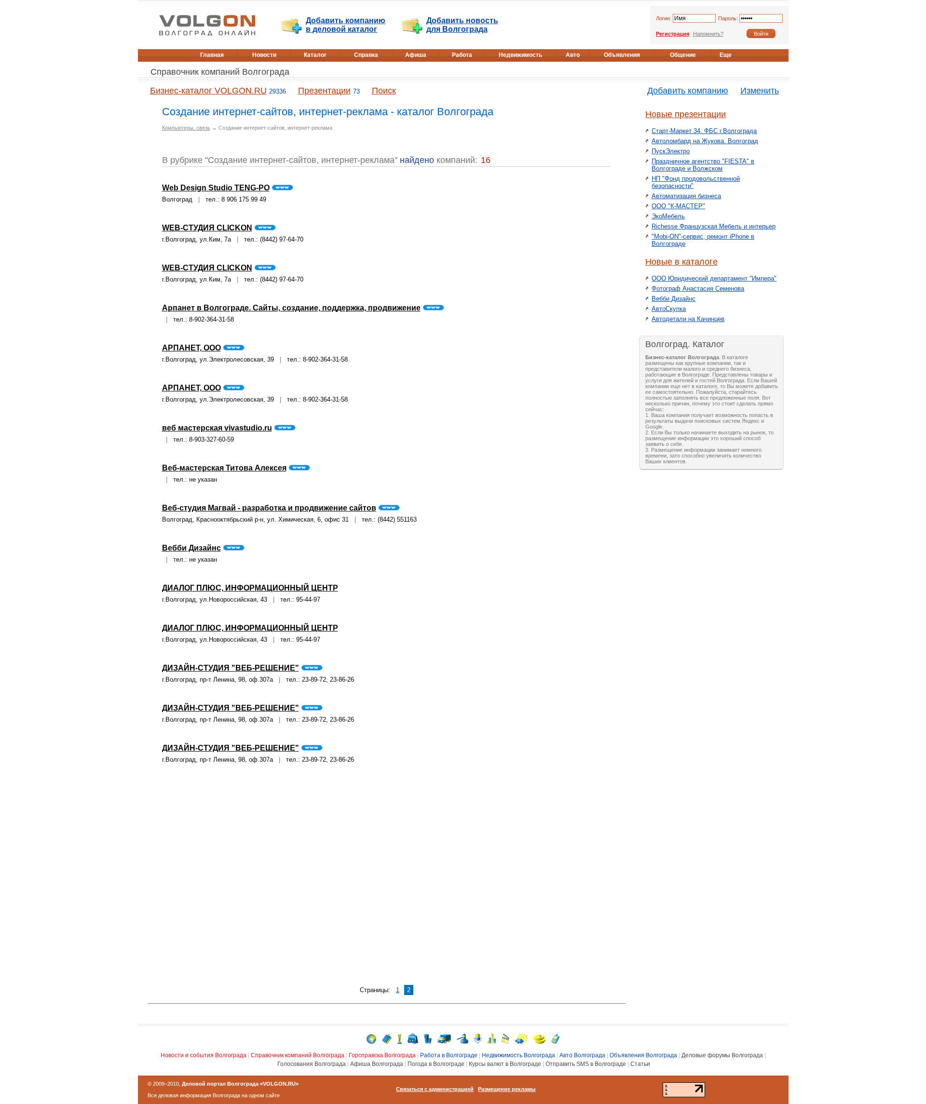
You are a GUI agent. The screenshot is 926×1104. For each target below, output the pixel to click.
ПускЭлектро (671, 151)
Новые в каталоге (681, 262)
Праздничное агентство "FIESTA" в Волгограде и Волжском (703, 165)
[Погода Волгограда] (521, 1038)
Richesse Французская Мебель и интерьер (714, 226)
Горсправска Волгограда (382, 1055)
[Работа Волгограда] (413, 1038)
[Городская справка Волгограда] (400, 1038)
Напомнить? (708, 34)
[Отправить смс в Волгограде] (555, 1038)
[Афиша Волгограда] (505, 1038)
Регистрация (672, 34)
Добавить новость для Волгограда (462, 24)
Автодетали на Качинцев (688, 319)
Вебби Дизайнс (191, 548)
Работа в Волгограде (448, 1055)
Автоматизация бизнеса (686, 196)
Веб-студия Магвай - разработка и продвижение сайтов (269, 508)
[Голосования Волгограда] (491, 1038)
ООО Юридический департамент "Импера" (714, 278)
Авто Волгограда (582, 1055)
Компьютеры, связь (186, 128)
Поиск (384, 90)
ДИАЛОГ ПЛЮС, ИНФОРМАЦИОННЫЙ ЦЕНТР (250, 588)
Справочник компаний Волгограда (219, 72)
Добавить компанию (687, 90)
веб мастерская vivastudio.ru (217, 428)
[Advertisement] (386, 880)
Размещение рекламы (506, 1089)
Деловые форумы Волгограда (722, 1055)
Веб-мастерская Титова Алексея (224, 468)
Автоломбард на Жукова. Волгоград (705, 141)
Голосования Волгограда (311, 1064)
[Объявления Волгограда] (462, 1038)
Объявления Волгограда (643, 1055)
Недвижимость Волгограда (518, 1055)
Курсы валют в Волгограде (505, 1064)
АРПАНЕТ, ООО (191, 348)
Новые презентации (685, 114)
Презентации (324, 90)
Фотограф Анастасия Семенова (698, 288)
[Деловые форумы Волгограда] (477, 1038)
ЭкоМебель (668, 216)
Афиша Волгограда (376, 1064)
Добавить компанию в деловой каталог (345, 24)
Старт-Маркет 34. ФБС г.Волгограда (704, 131)
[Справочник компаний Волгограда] (387, 1038)
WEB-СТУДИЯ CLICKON (207, 228)
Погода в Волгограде (436, 1064)
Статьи (640, 1064)
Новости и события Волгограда (203, 1055)
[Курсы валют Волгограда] (539, 1038)
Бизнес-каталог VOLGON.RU (208, 90)
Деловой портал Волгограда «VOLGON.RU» (240, 1084)
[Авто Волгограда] (444, 1038)
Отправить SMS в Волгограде (585, 1064)
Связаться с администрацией (435, 1089)
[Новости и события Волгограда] (371, 1038)
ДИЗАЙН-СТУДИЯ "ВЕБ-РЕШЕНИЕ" (230, 668)
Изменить (759, 90)
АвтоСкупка (669, 308)
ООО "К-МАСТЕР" (678, 206)
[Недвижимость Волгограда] (428, 1038)
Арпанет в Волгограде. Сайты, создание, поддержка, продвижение (291, 308)
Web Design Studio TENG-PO (216, 188)
